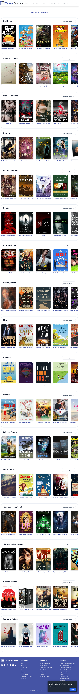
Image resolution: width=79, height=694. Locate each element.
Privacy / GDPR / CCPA (27, 676)
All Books (42, 3)
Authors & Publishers (63, 3)
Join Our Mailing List (46, 667)
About (22, 663)
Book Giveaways (45, 663)
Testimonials (63, 674)
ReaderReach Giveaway (67, 665)
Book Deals (27, 3)
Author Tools (63, 680)
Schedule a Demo (65, 676)
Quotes (42, 674)
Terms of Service (25, 674)
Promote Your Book (65, 667)
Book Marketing (64, 678)
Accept (72, 689)
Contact (23, 672)
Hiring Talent (24, 665)
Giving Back (24, 667)
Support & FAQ (64, 672)
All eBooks (43, 672)
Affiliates (23, 678)
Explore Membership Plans (67, 663)
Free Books (35, 3)
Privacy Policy (52, 686)
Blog (22, 670)
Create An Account (65, 670)
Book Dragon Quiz (45, 676)
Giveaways (52, 3)
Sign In (75, 3)
